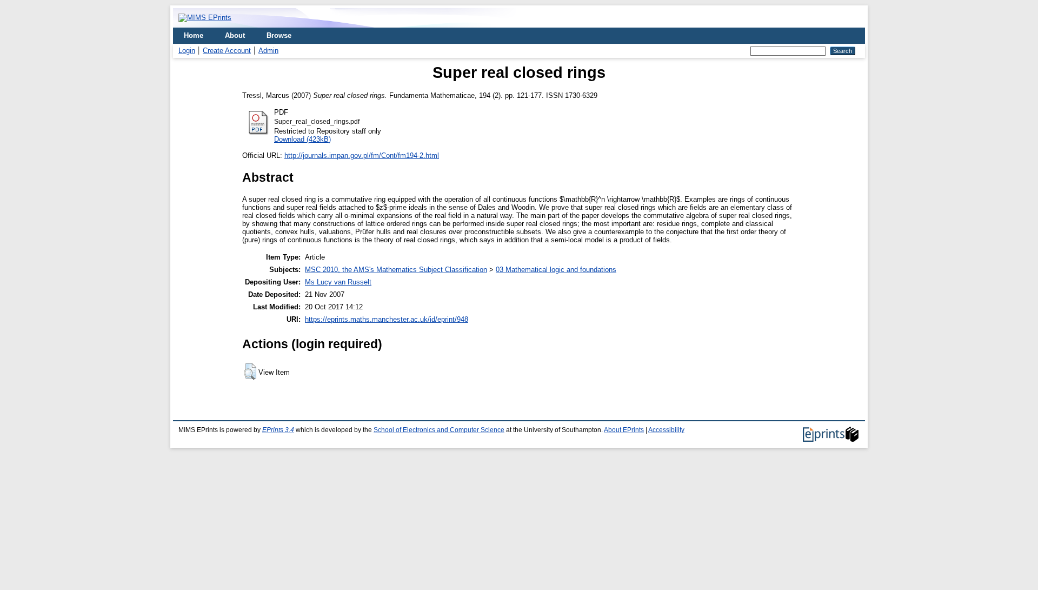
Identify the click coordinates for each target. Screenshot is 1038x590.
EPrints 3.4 (278, 430)
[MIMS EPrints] (205, 18)
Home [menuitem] (193, 35)
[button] (250, 371)
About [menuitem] (235, 35)
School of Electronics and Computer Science (439, 430)
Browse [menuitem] (279, 35)
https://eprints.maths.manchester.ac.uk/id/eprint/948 (386, 319)
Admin (268, 51)
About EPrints (624, 430)
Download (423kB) (302, 139)
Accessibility (666, 430)
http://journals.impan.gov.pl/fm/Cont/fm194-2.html (361, 155)
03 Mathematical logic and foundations (556, 270)
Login (186, 51)
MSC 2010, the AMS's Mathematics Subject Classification (396, 270)
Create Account (227, 51)
